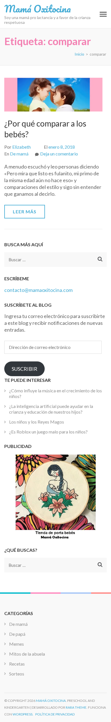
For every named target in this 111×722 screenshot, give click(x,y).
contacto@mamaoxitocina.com (38, 290)
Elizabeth (21, 147)
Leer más (24, 211)
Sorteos (16, 673)
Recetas (17, 663)
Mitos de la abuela (27, 653)
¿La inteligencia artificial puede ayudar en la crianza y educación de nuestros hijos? (51, 408)
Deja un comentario (59, 153)
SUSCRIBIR (24, 369)
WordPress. (23, 714)
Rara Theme (76, 707)
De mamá (19, 153)
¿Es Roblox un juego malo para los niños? (48, 431)
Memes (16, 644)
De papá (17, 634)
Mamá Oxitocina (37, 8)
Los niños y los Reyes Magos (36, 421)
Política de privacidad (55, 714)
